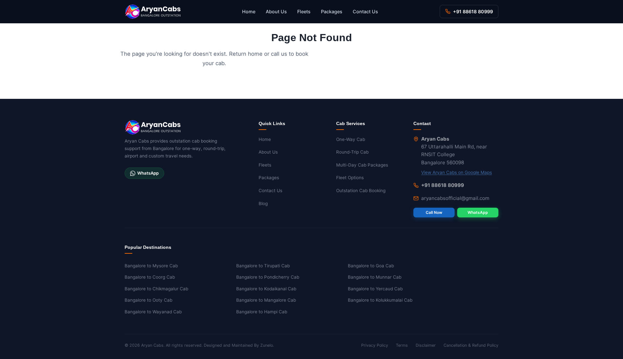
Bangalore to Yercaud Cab (375, 288)
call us (279, 54)
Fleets (304, 11)
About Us (276, 11)
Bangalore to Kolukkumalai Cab (380, 300)
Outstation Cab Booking (360, 190)
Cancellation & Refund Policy (471, 345)
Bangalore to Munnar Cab (374, 277)
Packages (331, 11)
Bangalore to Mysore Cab (151, 265)
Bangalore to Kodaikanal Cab (266, 288)
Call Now (434, 212)
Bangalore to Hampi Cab (261, 311)
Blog (263, 203)
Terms (402, 345)
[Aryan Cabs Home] (153, 11)
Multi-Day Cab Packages (362, 165)
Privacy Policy (374, 345)
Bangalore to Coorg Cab (150, 277)
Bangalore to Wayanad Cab (153, 311)
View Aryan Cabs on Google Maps (456, 172)
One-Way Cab (350, 139)
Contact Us (365, 11)
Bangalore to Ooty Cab (148, 300)
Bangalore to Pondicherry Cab (267, 277)
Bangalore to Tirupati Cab (263, 265)
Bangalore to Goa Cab (371, 265)
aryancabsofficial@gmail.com (455, 198)
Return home (246, 54)
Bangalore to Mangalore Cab (266, 300)
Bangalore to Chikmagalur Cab (156, 288)
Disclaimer (426, 345)
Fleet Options (350, 177)
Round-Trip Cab (352, 152)
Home (248, 11)
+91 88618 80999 (473, 11)
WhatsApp (148, 173)
